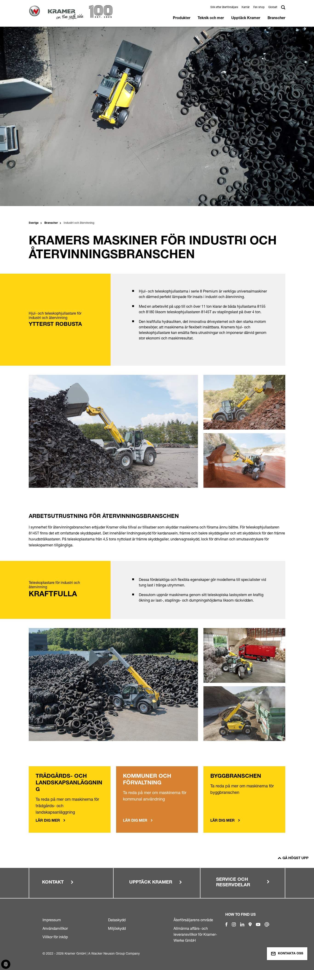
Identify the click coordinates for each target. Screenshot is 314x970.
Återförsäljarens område (193, 920)
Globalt (272, 7)
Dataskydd (117, 920)
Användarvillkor (55, 928)
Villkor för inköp (55, 937)
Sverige (34, 223)
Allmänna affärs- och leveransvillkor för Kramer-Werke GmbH (195, 934)
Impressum (52, 920)
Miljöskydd (117, 928)
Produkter (181, 18)
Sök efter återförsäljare (224, 7)
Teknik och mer (211, 18)
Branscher (276, 18)
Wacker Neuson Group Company (115, 953)
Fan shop (259, 7)
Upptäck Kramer (245, 18)
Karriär (246, 7)
